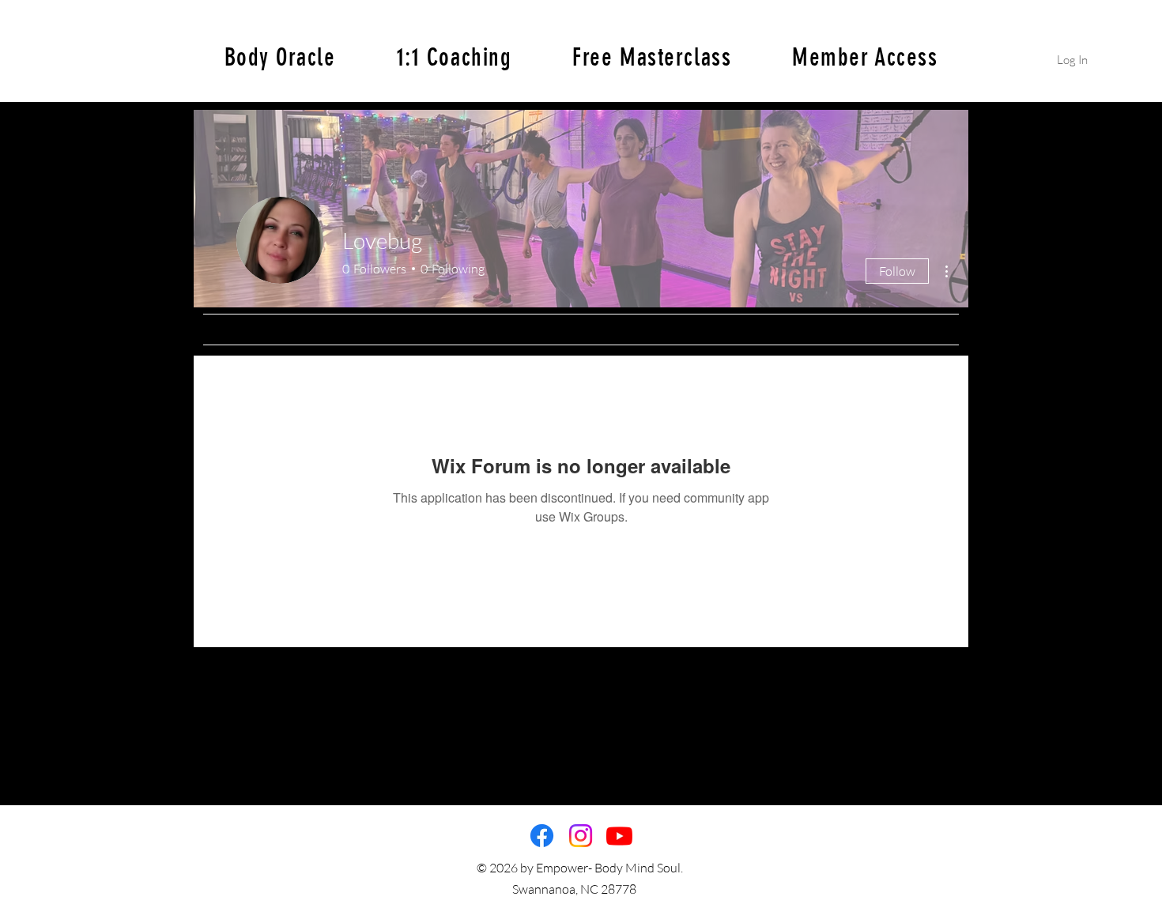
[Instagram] (580, 835)
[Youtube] (619, 835)
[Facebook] (541, 835)
